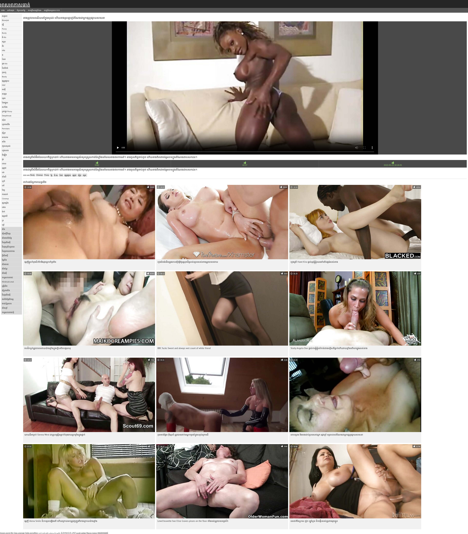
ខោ (3, 172)
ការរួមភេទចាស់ (7, 277)
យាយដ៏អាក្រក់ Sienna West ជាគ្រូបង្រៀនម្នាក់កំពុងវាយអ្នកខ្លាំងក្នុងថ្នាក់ (54, 434)
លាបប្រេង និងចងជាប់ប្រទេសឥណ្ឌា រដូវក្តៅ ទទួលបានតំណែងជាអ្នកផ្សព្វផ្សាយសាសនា (327, 434)
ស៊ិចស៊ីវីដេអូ (6, 233)
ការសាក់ (5, 194)
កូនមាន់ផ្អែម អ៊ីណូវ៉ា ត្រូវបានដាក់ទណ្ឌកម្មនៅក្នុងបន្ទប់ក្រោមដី (182, 434)
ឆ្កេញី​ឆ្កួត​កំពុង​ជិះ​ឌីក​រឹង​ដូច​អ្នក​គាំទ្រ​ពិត (40, 261)
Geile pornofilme (31, 533)
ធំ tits (4, 37)
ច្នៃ (51, 175)
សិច (3, 229)
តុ (2, 55)
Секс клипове (19, 533)
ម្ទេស (4, 98)
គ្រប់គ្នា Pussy (7, 111)
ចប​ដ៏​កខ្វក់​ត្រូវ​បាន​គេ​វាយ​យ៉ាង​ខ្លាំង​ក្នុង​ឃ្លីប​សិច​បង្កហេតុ (47, 348)
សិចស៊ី (4, 273)
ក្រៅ (3, 181)
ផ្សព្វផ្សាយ (5, 81)
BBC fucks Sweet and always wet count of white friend (184, 348)
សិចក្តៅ (4, 308)
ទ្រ (3, 220)
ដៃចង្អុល (5, 102)
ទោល (4, 163)
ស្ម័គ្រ (4, 133)
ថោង (4, 207)
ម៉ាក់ (3, 211)
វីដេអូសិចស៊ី (6, 242)
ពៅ (3, 185)
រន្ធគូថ (4, 168)
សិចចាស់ (5, 264)
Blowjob (5, 20)
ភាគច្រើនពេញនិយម (34, 10)
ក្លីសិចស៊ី (5, 255)
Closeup (5, 198)
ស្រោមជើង (6, 124)
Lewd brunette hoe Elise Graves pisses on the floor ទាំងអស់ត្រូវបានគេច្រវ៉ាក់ (192, 520)
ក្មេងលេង (5, 150)
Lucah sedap (81, 533)
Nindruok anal (8, 281)
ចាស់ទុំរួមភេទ (7, 303)
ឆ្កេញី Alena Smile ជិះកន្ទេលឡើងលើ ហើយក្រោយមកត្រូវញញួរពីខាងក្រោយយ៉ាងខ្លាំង (60, 520)
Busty (4, 33)
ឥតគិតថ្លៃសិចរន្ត (8, 299)
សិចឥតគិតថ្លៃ (7, 238)
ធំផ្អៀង (4, 155)
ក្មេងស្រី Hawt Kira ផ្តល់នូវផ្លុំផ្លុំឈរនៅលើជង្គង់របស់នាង (314, 261)
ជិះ (3, 46)
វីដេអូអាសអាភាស (8, 251)
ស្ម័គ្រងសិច (6, 290)
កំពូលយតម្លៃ (21, 10)
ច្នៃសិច (4, 260)
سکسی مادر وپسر (54, 533)
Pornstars (6, 128)
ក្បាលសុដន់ (6, 146)
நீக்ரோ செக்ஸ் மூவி (68, 533)
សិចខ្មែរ (4, 268)
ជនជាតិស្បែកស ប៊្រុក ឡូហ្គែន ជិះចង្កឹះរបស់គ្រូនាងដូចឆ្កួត (314, 520)
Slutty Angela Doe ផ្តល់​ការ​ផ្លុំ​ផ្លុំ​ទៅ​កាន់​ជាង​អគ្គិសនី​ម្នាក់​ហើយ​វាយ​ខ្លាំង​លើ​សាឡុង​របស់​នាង (329, 348)
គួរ (3, 159)
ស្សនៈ (4, 41)
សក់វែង (4, 107)
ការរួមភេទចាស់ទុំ (8, 312)
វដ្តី (3, 24)
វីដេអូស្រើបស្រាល (8, 246)
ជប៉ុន (4, 120)
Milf (3, 85)
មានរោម (5, 137)
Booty (4, 76)
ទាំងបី (4, 176)
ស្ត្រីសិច (4, 286)
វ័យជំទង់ (5, 68)
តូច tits (4, 63)
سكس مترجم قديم (43, 533)
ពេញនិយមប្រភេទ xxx (52, 10)
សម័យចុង (10, 10)
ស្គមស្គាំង (5, 203)
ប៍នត (4, 59)
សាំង (3, 141)
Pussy (4, 29)
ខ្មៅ (3, 225)
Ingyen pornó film (6, 533)
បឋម (3, 10)
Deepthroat (6, 115)
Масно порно (91, 533)
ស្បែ (3, 190)
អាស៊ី (4, 89)
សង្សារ (4, 94)
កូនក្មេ (4, 72)
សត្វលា (4, 16)
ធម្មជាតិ (4, 216)
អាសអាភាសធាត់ (15, 4)
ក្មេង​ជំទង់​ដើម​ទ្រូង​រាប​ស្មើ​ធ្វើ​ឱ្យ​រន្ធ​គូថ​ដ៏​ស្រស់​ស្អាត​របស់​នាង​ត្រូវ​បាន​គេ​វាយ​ (187, 261)
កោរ (3, 50)
